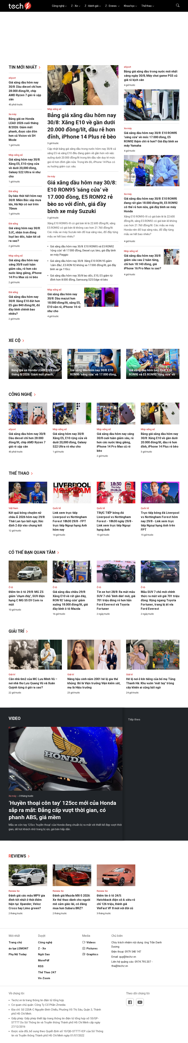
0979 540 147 (133, 951)
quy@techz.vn (127, 956)
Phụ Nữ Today (18, 954)
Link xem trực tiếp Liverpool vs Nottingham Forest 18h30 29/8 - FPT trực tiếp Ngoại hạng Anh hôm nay (70, 521)
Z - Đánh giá (91, 5)
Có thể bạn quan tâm (33, 552)
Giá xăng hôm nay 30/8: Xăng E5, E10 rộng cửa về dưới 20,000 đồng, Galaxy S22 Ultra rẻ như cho (25, 168)
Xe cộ (15, 340)
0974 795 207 (143, 961)
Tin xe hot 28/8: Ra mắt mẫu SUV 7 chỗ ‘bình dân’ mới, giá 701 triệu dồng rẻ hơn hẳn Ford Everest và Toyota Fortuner (116, 600)
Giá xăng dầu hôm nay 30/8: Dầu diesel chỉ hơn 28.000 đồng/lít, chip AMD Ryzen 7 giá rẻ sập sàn (25, 91)
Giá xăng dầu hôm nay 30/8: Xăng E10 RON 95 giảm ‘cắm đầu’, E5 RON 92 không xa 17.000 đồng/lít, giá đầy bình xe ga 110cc (83, 265)
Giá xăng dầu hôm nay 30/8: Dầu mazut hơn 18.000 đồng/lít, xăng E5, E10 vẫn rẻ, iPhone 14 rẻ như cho (64, 302)
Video (15, 718)
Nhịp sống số (16, 155)
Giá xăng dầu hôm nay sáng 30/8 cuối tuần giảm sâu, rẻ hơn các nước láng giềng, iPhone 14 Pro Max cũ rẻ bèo (25, 269)
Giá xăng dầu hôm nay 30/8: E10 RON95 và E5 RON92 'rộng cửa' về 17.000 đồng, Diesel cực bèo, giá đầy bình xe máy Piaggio (83, 250)
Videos (90, 942)
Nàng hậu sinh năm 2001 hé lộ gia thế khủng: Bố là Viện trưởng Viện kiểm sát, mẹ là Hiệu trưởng (93, 683)
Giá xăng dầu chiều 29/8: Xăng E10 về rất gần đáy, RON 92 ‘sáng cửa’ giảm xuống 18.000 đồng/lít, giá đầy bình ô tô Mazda (70, 600)
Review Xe (14, 891)
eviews (18, 856)
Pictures (91, 948)
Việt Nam (13, 508)
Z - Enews (111, 5)
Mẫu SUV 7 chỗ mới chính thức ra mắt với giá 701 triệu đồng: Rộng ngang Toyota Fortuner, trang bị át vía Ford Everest (160, 600)
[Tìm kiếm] (175, 6)
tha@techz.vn (119, 966)
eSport (12, 78)
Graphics (92, 954)
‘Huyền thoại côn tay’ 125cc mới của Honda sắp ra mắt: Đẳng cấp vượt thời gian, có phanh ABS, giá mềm (62, 810)
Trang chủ (15, 942)
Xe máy (12, 114)
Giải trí (17, 631)
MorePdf (43, 960)
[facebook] (130, 1002)
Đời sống (13, 191)
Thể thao (146, 5)
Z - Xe (74, 5)
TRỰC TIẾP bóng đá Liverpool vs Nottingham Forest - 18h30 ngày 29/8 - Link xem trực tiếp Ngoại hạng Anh (115, 521)
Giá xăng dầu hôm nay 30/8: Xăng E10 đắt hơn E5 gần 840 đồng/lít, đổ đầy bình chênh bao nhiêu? (24, 305)
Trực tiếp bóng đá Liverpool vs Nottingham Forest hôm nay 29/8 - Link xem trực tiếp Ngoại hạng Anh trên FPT (160, 521)
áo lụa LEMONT (18, 948)
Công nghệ (58, 5)
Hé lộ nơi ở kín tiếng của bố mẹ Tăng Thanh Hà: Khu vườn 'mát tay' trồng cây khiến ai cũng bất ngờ (150, 683)
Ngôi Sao (44, 954)
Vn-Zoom (44, 978)
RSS (41, 966)
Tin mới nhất (23, 67)
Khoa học (129, 5)
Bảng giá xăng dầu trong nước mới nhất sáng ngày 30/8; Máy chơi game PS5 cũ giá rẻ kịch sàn (150, 76)
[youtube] (140, 1002)
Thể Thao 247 (47, 972)
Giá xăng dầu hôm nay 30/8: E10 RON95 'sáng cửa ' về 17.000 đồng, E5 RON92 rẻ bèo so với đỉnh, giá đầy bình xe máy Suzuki (82, 196)
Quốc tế (57, 508)
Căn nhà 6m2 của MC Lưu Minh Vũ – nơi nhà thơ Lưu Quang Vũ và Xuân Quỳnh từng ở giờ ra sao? (33, 683)
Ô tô (11, 587)
